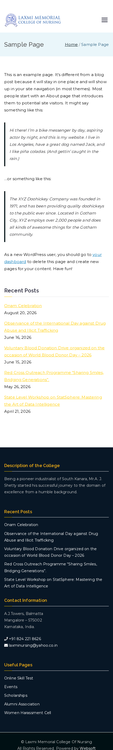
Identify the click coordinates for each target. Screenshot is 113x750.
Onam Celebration (23, 305)
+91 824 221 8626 (25, 638)
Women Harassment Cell (27, 712)
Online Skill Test (18, 678)
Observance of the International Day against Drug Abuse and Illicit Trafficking (55, 327)
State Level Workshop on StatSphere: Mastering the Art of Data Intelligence (53, 401)
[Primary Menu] (104, 20)
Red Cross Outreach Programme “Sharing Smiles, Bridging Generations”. (54, 376)
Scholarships (15, 695)
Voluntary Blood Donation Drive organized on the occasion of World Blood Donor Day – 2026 (54, 351)
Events (10, 686)
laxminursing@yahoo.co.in (33, 645)
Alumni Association (22, 704)
